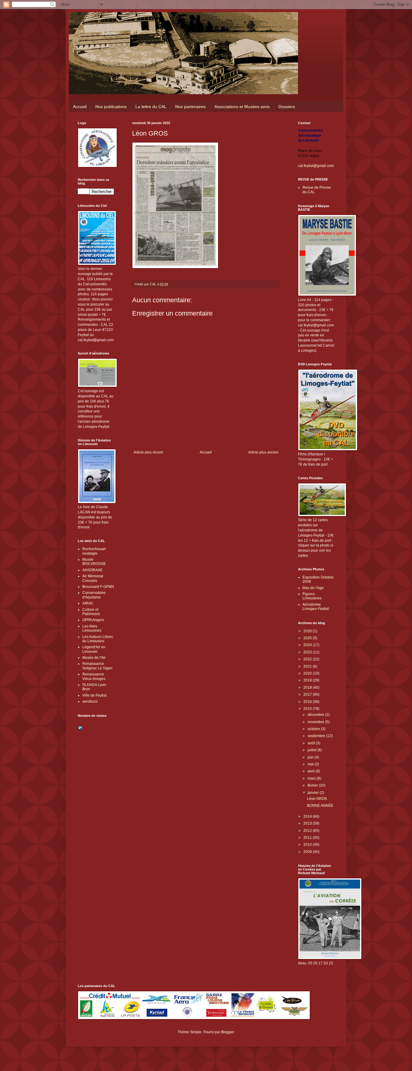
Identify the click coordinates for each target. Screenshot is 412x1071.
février (313, 785)
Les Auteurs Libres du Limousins (97, 639)
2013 (308, 823)
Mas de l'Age (313, 588)
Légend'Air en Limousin (93, 649)
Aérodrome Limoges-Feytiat (316, 606)
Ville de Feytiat (94, 695)
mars (312, 778)
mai (311, 764)
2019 (308, 680)
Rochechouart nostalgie (94, 551)
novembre (316, 722)
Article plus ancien (263, 452)
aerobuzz (90, 701)
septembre (317, 736)
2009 (308, 852)
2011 (308, 837)
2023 (308, 652)
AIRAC (87, 603)
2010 (308, 844)
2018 (308, 687)
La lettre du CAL (150, 106)
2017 (308, 694)
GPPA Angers (93, 620)
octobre (314, 729)
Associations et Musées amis (242, 106)
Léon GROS (317, 799)
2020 (308, 673)
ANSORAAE (92, 570)
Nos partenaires (190, 106)
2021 (308, 666)
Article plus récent (148, 452)
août (312, 743)
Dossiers (286, 106)
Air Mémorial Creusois (92, 578)
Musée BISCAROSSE (94, 561)
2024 (308, 645)
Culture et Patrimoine (91, 612)
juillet (312, 750)
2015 (308, 709)
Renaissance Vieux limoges (94, 676)
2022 (308, 659)
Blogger (227, 1032)
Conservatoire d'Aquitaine (94, 595)
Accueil (80, 106)
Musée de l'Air (94, 658)
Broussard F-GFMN (98, 587)
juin (311, 757)
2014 (308, 816)
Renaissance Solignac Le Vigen (97, 666)
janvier (314, 792)
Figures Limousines (312, 596)
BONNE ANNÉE (320, 805)
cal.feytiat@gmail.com (316, 166)
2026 (308, 631)
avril (311, 771)
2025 (308, 638)
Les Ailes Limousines (91, 628)
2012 (308, 831)
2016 (308, 702)
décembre (316, 715)
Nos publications (111, 106)
